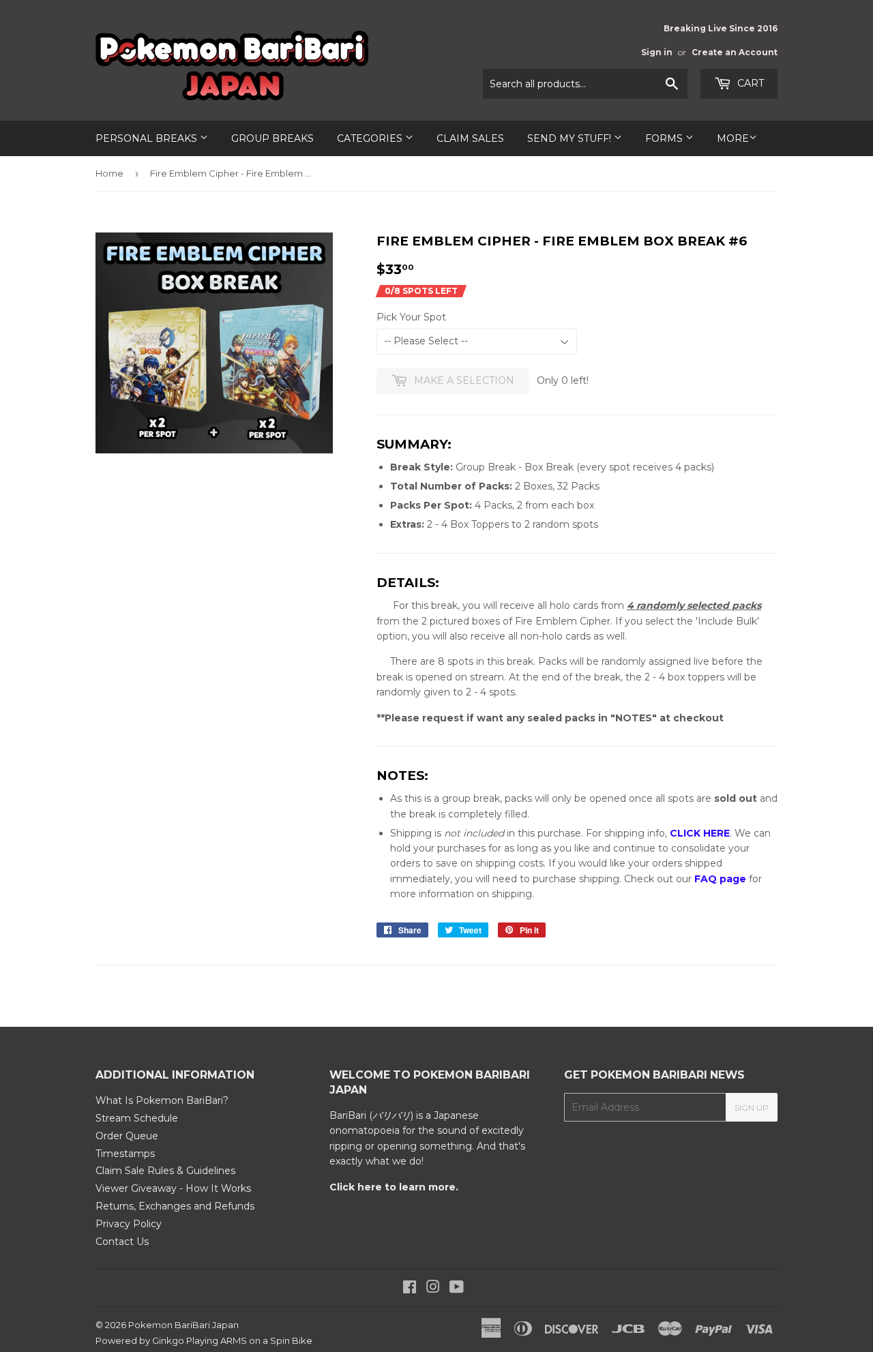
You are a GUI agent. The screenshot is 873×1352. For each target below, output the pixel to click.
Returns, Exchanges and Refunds (174, 1206)
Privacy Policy (128, 1224)
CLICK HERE (700, 833)
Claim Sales (470, 138)
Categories (371, 138)
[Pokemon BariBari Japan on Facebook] (409, 1288)
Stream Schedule (136, 1118)
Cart (749, 83)
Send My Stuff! (570, 138)
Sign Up (752, 1107)
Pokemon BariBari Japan (183, 1324)
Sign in (656, 52)
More (733, 138)
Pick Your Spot (411, 317)
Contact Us (122, 1241)
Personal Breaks (147, 138)
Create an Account (735, 52)
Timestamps (125, 1153)
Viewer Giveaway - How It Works (173, 1188)
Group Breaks (272, 138)
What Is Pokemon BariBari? (161, 1100)
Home (109, 173)
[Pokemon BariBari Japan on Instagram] (433, 1288)
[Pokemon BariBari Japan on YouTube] (456, 1288)
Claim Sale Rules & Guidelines (165, 1171)
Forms (665, 138)
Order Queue (126, 1136)
